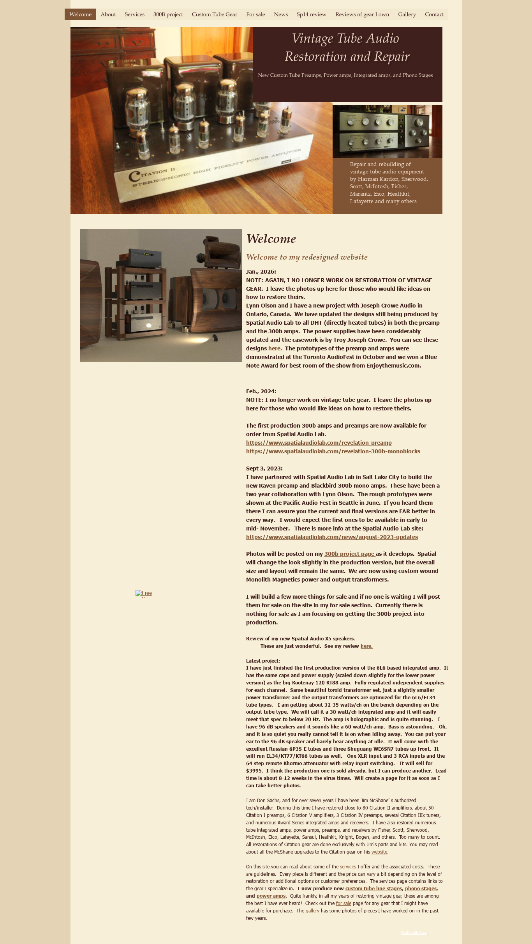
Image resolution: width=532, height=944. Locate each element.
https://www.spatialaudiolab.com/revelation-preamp (319, 442)
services (348, 866)
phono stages (421, 888)
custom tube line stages (373, 888)
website (379, 852)
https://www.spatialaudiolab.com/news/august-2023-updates (332, 536)
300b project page (350, 553)
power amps (271, 896)
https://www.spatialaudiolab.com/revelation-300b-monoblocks (333, 450)
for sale (343, 903)
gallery (312, 910)
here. (275, 348)
